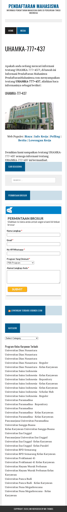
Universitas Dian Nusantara (21, 350)
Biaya (28, 136)
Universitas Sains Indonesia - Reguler (26, 396)
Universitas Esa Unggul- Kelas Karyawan (28, 441)
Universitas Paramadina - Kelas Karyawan (29, 412)
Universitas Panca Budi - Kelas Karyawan (28, 483)
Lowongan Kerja (40, 140)
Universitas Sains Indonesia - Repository (28, 379)
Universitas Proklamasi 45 (20, 458)
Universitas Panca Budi (18, 479)
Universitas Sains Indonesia (21, 371)
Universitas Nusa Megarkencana (23, 487)
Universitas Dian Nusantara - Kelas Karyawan (31, 367)
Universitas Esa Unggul (18, 433)
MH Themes (48, 508)
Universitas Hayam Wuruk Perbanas (26, 466)
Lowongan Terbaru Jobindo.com (26, 310)
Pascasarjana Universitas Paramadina (26, 420)
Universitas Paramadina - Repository (26, 404)
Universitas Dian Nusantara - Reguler (26, 363)
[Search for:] (33, 180)
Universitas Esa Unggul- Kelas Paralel (26, 445)
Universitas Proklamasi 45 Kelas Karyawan (29, 462)
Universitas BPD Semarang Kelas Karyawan (30, 454)
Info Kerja (41, 136)
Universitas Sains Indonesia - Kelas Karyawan (31, 375)
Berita (22, 140)
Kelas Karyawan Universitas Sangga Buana (29, 429)
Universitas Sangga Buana (20, 425)
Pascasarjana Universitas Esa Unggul (26, 437)
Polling (55, 136)
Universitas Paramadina (19, 400)
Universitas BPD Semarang (20, 449)
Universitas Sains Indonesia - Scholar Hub (29, 392)
